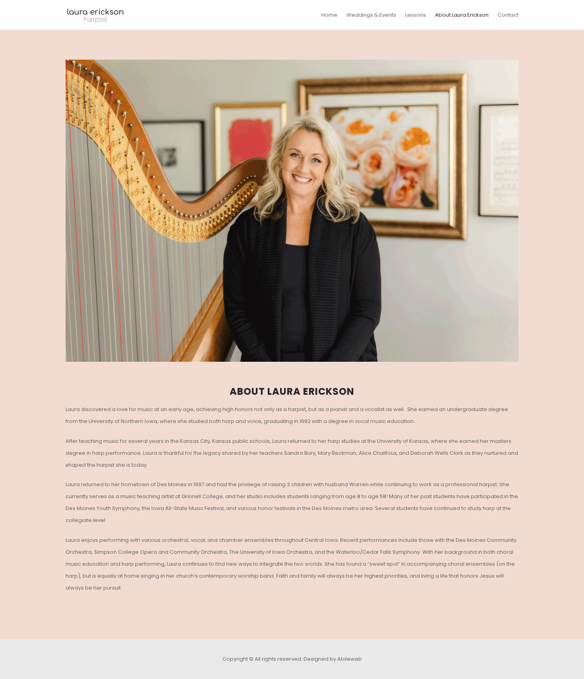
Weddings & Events (371, 15)
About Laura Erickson (462, 15)
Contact (508, 15)
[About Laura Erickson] (292, 211)
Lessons (415, 15)
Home (329, 15)
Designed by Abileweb (333, 659)
